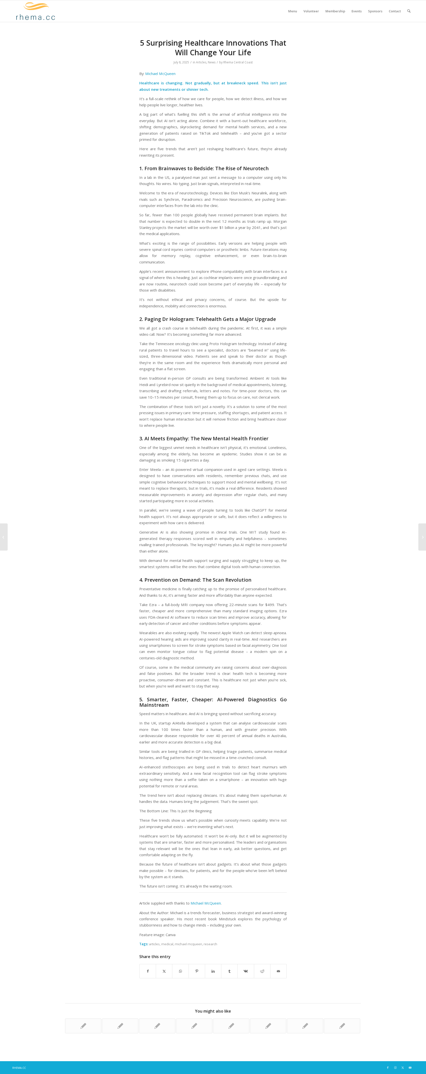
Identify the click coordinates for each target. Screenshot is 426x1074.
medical (167, 944)
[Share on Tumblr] (229, 971)
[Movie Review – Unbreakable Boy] (4, 537)
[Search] (409, 11)
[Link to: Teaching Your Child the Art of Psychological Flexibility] (342, 1025)
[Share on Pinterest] (197, 971)
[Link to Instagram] (395, 1067)
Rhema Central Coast (238, 62)
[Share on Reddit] (262, 971)
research (210, 944)
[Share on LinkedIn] (213, 971)
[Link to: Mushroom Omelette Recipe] (83, 1025)
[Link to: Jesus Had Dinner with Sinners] (157, 1025)
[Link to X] (402, 1067)
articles (154, 944)
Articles (201, 62)
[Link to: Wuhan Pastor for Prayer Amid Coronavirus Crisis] (305, 1025)
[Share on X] (164, 971)
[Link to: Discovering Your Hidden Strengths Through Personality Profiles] (120, 1025)
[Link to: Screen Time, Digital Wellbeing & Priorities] (268, 1025)
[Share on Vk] (246, 971)
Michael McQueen (160, 73)
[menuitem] (292, 11)
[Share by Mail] (278, 971)
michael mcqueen (188, 944)
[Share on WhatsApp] (180, 971)
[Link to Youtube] (410, 1067)
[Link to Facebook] (387, 1067)
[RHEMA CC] (35, 11)
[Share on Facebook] (148, 971)
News (211, 62)
